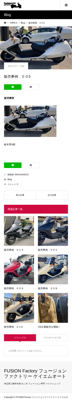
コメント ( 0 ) (20, 338)
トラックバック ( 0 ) (52, 338)
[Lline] (12, 87)
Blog (22, 66)
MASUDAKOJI (21, 174)
